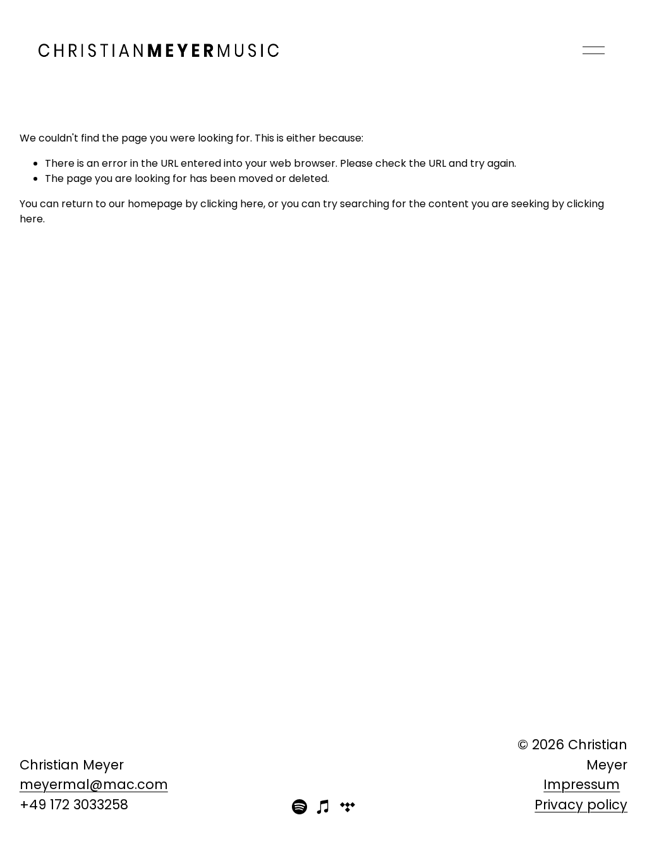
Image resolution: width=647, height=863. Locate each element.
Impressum (581, 784)
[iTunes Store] (323, 806)
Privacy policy (581, 804)
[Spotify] (299, 806)
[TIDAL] (347, 806)
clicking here (231, 203)
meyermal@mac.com (94, 784)
